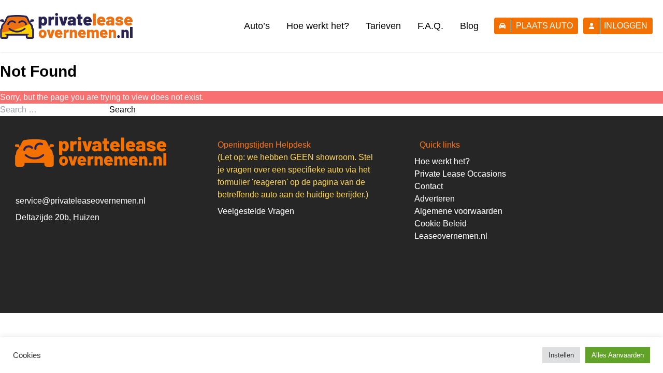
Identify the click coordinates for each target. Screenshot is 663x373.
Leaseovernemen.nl (450, 236)
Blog (469, 26)
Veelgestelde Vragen (256, 211)
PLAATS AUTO (544, 25)
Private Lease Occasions (460, 173)
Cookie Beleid (440, 223)
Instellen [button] (561, 355)
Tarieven (383, 26)
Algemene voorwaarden (458, 211)
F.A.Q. (430, 26)
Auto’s (257, 26)
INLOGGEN (625, 25)
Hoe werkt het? (317, 26)
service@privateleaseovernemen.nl (81, 200)
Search (122, 109)
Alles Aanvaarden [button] (618, 355)
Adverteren (434, 198)
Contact (428, 186)
